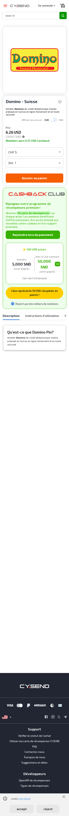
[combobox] (29, 15)
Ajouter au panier (34, 178)
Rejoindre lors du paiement (33, 234)
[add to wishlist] (59, 102)
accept (22, 809)
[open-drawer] (5, 6)
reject (48, 809)
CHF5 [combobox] (12, 152)
